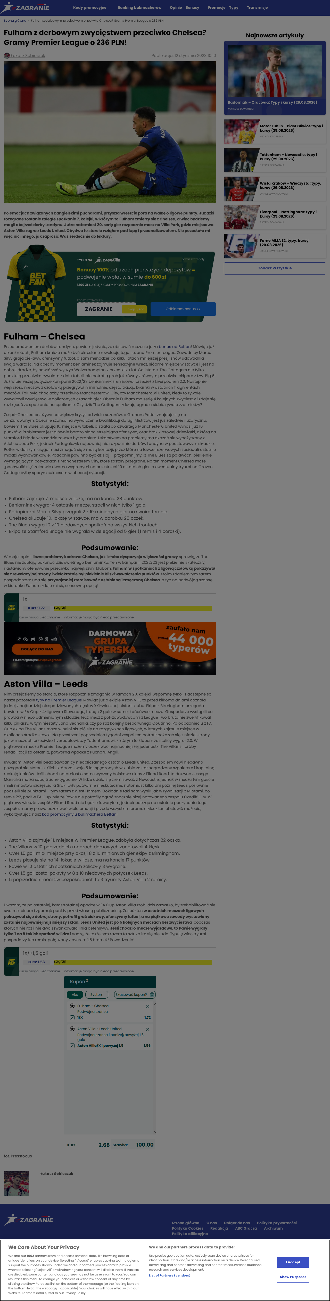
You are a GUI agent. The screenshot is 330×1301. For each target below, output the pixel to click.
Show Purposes (293, 1277)
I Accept (293, 1262)
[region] (165, 1270)
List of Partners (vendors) (170, 1275)
